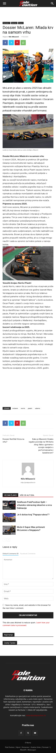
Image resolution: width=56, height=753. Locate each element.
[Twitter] (11, 42)
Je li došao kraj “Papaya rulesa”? (33, 514)
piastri (30, 408)
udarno (37, 408)
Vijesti (21, 23)
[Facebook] (5, 42)
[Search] (52, 3)
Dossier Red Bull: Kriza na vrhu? (13, 440)
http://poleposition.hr (28, 482)
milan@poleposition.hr (36, 715)
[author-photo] (28, 475)
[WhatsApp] (23, 42)
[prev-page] (4, 539)
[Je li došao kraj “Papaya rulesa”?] (9, 517)
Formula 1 (6, 23)
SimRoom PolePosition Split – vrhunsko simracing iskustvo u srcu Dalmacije (34, 505)
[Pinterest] (17, 42)
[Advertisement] (28, 11)
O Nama (28, 743)
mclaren (15, 408)
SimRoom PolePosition (7, 507)
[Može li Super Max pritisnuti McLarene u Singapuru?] (9, 530)
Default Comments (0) (10, 554)
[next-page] (8, 539)
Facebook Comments (27, 554)
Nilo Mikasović (14, 37)
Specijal (14, 23)
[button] (4, 3)
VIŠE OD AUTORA (27, 495)
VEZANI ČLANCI (10, 495)
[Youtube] (35, 733)
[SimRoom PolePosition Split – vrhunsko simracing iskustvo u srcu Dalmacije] (9, 505)
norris (23, 408)
